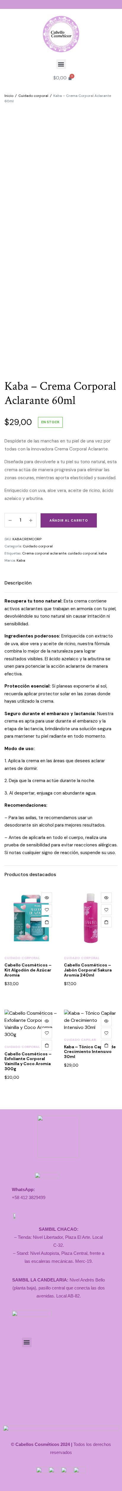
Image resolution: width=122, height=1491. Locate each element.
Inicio (8, 95)
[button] (61, 64)
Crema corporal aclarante (44, 553)
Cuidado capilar (80, 1040)
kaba (103, 553)
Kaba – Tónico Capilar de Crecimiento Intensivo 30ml (90, 1051)
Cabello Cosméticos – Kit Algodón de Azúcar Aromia (28, 970)
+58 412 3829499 (28, 1197)
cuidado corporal (82, 553)
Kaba (21, 560)
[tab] (18, 583)
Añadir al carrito (68, 520)
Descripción (18, 583)
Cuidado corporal (33, 95)
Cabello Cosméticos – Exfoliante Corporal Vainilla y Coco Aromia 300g (28, 1061)
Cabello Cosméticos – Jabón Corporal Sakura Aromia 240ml (88, 970)
